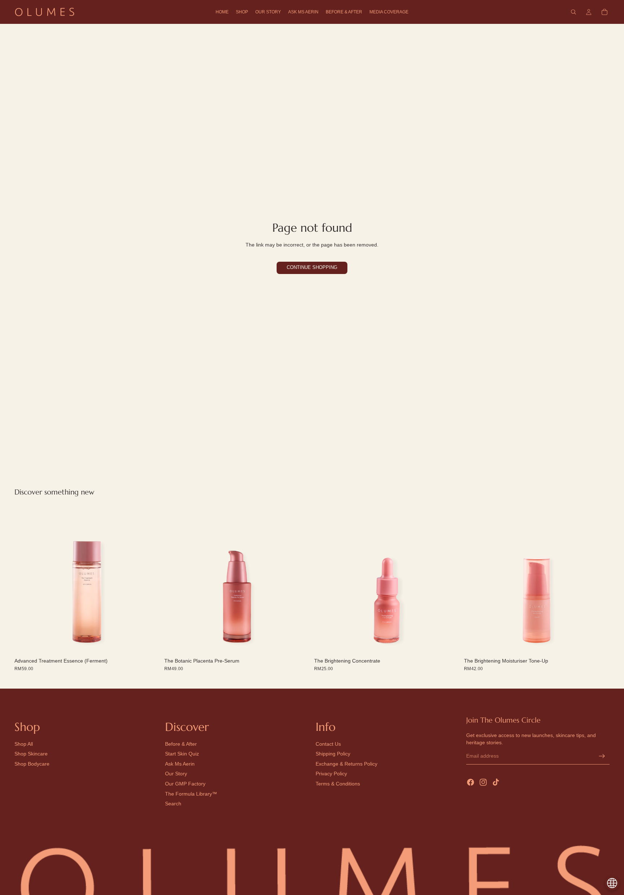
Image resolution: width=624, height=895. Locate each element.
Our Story (176, 774)
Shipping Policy (333, 754)
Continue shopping (312, 267)
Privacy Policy (331, 774)
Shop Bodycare (31, 764)
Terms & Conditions (338, 784)
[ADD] (148, 643)
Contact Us (328, 744)
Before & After (181, 744)
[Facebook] (470, 782)
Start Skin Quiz (182, 754)
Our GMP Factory (185, 784)
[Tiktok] (495, 782)
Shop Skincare (31, 754)
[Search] (573, 12)
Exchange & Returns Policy (346, 764)
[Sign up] (602, 756)
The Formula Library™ (191, 794)
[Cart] (604, 12)
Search (173, 803)
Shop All (23, 744)
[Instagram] (483, 782)
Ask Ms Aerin (180, 764)
